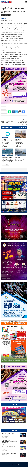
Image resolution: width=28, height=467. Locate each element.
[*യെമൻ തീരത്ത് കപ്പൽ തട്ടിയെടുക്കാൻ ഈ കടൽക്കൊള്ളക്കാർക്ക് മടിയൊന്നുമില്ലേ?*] (7, 152)
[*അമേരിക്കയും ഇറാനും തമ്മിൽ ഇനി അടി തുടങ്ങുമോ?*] (20, 152)
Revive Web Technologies (17, 464)
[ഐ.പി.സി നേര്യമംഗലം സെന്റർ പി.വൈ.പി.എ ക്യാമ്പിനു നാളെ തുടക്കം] (23, 448)
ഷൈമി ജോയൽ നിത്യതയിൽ (17, 421)
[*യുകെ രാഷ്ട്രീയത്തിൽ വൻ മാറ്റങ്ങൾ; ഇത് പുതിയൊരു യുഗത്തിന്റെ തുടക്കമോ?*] (7, 134)
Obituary (18, 418)
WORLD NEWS (3, 18)
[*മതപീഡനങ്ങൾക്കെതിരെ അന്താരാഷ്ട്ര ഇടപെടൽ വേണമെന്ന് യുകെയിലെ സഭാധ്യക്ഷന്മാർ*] (23, 435)
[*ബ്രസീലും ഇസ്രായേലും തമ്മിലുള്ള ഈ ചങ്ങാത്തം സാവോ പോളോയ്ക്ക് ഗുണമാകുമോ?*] (20, 134)
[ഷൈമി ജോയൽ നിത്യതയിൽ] (23, 455)
